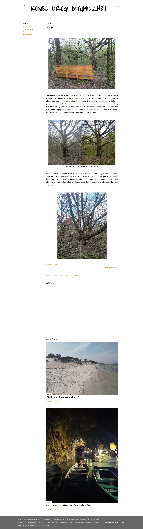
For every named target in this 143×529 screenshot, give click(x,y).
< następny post (52, 264)
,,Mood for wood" (81, 98)
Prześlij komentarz (52, 401)
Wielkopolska (27, 34)
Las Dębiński (27, 27)
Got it (123, 522)
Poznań (25, 32)
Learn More (111, 522)
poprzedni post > (111, 267)
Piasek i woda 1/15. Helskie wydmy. (63, 397)
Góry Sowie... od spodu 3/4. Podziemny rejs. (68, 505)
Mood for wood (28, 29)
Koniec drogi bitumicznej (68, 9)
